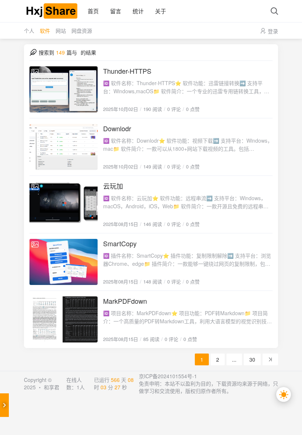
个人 (29, 30)
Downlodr (117, 128)
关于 (160, 11)
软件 (45, 30)
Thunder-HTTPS (127, 70)
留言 (115, 11)
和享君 (51, 387)
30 (252, 359)
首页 (93, 11)
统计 (138, 11)
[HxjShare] (51, 11)
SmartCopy (120, 243)
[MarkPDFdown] (63, 319)
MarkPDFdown (125, 300)
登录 (273, 31)
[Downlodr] (63, 147)
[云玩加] (63, 204)
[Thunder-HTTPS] (63, 89)
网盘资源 (81, 30)
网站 (61, 30)
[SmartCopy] (63, 262)
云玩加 (113, 185)
